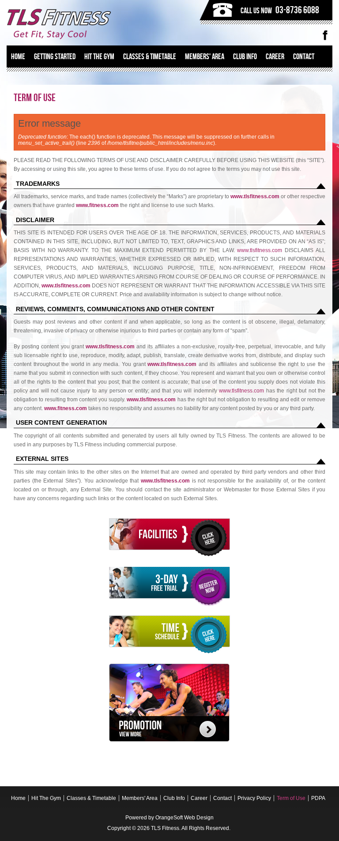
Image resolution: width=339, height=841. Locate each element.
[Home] (86, 24)
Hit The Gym (46, 798)
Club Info (245, 56)
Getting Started (54, 56)
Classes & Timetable (149, 56)
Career (275, 56)
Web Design (199, 818)
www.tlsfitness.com (254, 196)
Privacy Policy (254, 798)
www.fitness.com (97, 205)
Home (18, 56)
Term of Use (291, 798)
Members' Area (204, 56)
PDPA (318, 798)
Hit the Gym (99, 56)
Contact (303, 56)
